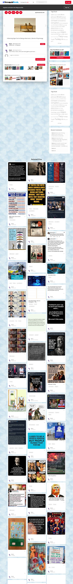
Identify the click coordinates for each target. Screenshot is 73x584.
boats (59, 14)
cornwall (54, 20)
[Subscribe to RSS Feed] (33, 2)
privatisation (54, 30)
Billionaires (51, 221)
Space (66, 34)
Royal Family (53, 34)
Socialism (51, 188)
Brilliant (64, 17)
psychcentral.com (39, 12)
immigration (65, 23)
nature (60, 26)
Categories (23, 2)
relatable (58, 32)
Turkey (58, 39)
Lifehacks (32, 513)
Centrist (50, 255)
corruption (55, 23)
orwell (35, 304)
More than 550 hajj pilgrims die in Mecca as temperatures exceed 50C (58, 134)
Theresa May (55, 36)
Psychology (53, 32)
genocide (12, 448)
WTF (52, 41)
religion (63, 32)
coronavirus (61, 21)
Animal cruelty (32, 396)
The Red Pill (13, 189)
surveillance (31, 210)
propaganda (61, 30)
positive (36, 335)
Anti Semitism (32, 424)
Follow (42, 44)
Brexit (59, 17)
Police (56, 28)
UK (62, 39)
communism (51, 186)
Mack (10, 50)
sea (61, 34)
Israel (52, 25)
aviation (55, 14)
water (50, 414)
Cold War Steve (63, 18)
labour (61, 25)
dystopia (31, 304)
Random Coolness (34, 339)
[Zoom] (17, 12)
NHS (63, 26)
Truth (53, 39)
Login (68, 2)
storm (52, 36)
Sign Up (67, 7)
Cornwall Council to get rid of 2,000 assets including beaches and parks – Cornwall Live (60, 145)
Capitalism (53, 18)
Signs (63, 34)
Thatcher (57, 412)
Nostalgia (32, 242)
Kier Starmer (56, 25)
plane (53, 28)
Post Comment (40, 59)
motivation (31, 335)
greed (17, 254)
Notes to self (15, 65)
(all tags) (59, 43)
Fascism (61, 23)
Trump (65, 37)
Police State (60, 28)
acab (52, 14)
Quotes (32, 180)
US (64, 39)
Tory (60, 36)
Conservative (12, 220)
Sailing (58, 34)
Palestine (21, 448)
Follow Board (41, 64)
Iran (49, 567)
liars (58, 26)
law (56, 26)
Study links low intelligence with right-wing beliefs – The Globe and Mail (59, 139)
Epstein (50, 504)
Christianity (57, 18)
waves (66, 39)
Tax (16, 321)
